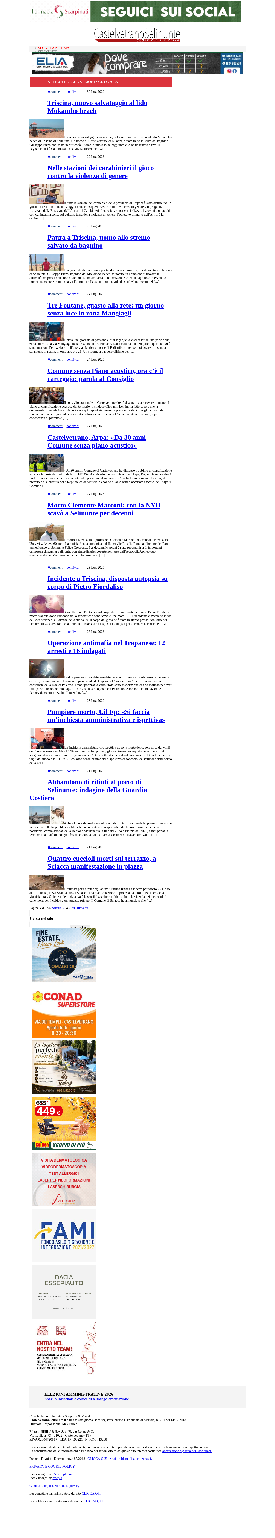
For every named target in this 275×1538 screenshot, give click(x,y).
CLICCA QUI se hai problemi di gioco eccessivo (120, 1458)
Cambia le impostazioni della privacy (54, 1486)
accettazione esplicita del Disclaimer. (187, 1451)
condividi (73, 91)
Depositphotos (62, 1474)
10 (78, 908)
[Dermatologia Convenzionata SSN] (64, 1205)
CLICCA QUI (91, 1493)
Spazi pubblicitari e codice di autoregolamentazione (86, 1399)
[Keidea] (64, 1149)
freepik (57, 1478)
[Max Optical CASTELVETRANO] (64, 980)
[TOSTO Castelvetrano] (64, 1093)
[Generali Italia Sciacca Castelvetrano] (64, 1373)
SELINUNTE (47, 51)
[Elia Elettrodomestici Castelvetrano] (137, 73)
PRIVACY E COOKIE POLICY (52, 1466)
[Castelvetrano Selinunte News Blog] (137, 41)
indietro (56, 908)
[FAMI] (64, 1261)
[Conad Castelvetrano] (64, 1037)
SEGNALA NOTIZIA (53, 48)
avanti (84, 908)
